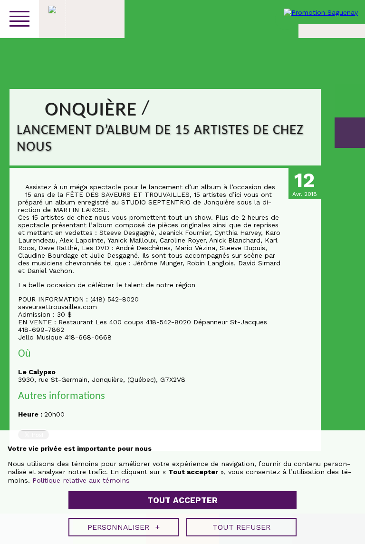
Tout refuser (241, 527)
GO (350, 132)
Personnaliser (123, 527)
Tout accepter (182, 500)
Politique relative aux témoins (81, 480)
